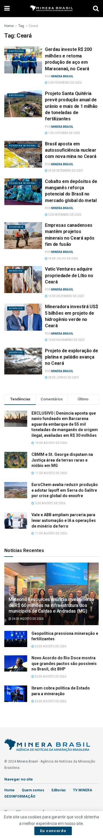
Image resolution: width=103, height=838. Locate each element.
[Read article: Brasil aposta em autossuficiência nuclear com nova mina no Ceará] (23, 154)
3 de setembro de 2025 (64, 214)
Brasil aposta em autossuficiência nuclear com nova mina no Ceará (70, 150)
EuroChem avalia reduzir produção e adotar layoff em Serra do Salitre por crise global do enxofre (64, 490)
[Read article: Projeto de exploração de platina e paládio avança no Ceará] (23, 361)
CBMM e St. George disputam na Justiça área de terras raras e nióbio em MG (62, 460)
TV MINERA (82, 790)
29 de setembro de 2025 (65, 170)
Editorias (59, 790)
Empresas (16, 51)
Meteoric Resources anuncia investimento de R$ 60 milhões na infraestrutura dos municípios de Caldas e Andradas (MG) (51, 605)
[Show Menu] (7, 8)
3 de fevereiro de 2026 (64, 82)
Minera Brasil (62, 76)
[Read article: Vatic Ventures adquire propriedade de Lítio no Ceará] (23, 279)
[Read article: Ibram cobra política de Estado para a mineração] (15, 693)
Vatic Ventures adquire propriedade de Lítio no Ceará (69, 275)
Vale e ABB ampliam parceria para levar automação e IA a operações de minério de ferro (63, 520)
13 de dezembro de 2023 (65, 296)
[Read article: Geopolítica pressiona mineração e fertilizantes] (15, 639)
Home (9, 26)
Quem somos (33, 790)
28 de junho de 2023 (63, 377)
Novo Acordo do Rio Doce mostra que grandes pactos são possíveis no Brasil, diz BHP (64, 663)
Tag (21, 26)
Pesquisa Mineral (22, 145)
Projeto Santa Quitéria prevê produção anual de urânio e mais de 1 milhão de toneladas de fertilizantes (71, 106)
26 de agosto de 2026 (27, 618)
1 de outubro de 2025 (63, 133)
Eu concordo (53, 831)
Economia (16, 227)
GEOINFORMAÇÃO (19, 796)
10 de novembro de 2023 (66, 339)
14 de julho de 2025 (62, 258)
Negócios (16, 270)
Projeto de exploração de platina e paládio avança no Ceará (71, 357)
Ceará (33, 26)
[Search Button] (96, 8)
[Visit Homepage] (51, 8)
